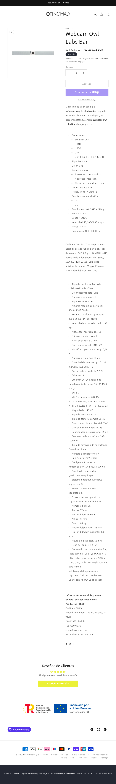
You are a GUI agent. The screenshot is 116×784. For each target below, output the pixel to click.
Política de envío (67, 758)
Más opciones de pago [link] (87, 99)
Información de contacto (87, 758)
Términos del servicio (100, 755)
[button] (6, 14)
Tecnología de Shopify (39, 755)
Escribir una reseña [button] (58, 683)
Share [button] (72, 643)
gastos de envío (91, 58)
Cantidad (69, 67)
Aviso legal (104, 758)
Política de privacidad (80, 755)
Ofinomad (26, 755)
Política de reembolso (59, 755)
